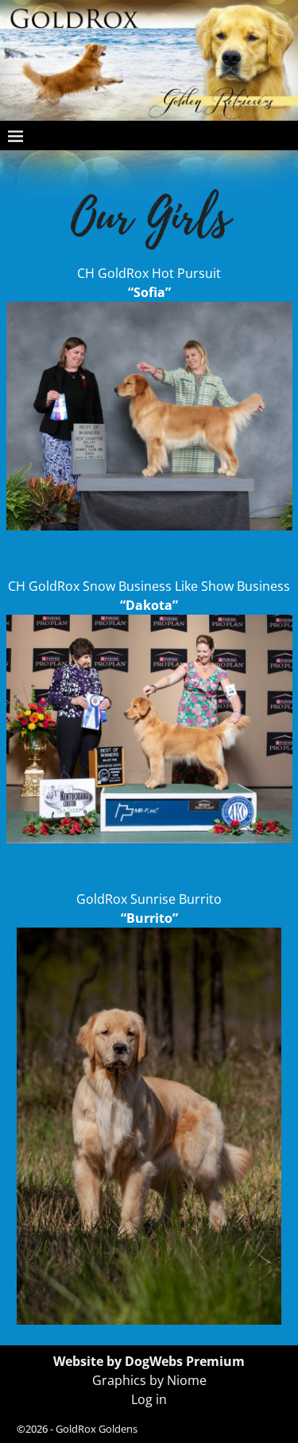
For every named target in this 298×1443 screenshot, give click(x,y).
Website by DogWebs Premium (149, 1361)
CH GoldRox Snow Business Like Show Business (149, 586)
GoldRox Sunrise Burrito (149, 899)
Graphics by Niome (149, 1380)
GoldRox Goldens (96, 1429)
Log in (149, 1399)
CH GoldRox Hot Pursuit (149, 273)
